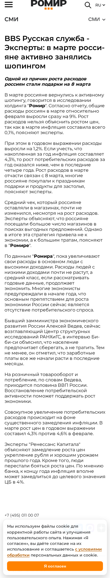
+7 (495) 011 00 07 (22, 515)
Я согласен (55, 566)
